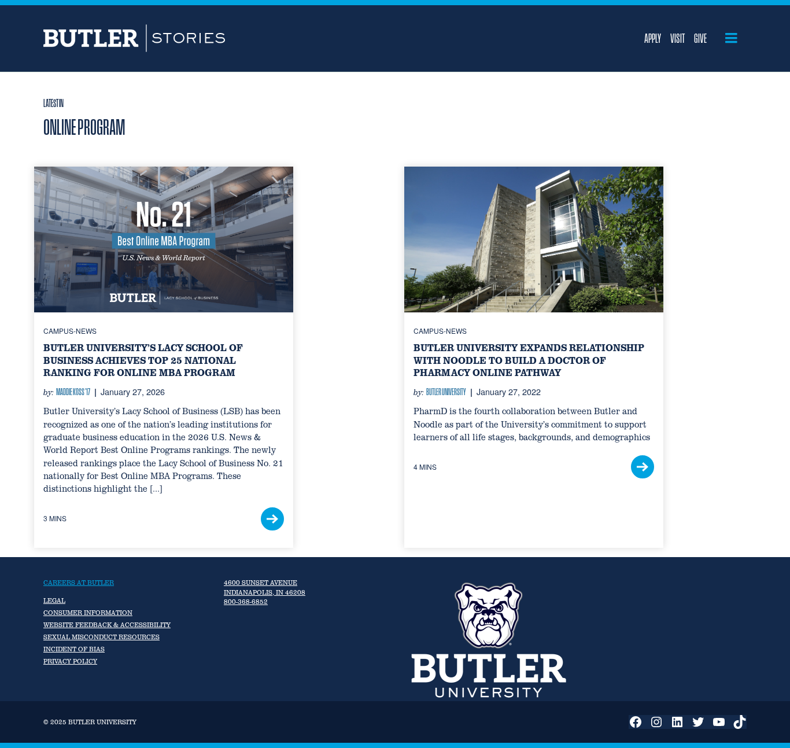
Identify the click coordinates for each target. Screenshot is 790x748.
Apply (652, 38)
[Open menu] (731, 38)
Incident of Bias (74, 649)
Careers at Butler (78, 582)
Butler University (446, 391)
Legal (54, 600)
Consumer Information (87, 613)
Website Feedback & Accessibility (107, 625)
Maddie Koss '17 (73, 391)
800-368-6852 (246, 602)
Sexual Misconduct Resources (101, 637)
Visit (677, 38)
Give (700, 38)
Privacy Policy (70, 661)
